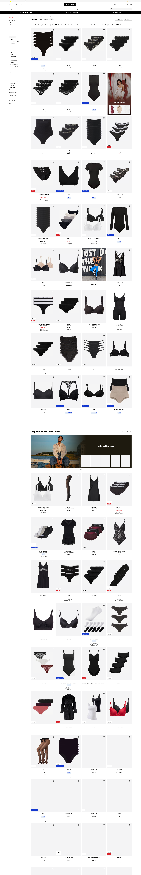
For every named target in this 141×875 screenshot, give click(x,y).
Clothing (38, 16)
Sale (39, 24)
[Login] (119, 5)
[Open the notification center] (123, 4)
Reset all (118, 24)
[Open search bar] (111, 9)
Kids (22, 4)
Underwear (44, 16)
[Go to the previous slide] (122, 431)
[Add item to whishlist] (53, 30)
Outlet (12, 1)
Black (49, 16)
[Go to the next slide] (130, 431)
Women (11, 4)
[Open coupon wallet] (114, 5)
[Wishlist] (127, 5)
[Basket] (131, 5)
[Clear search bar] (131, 9)
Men (17, 4)
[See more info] (43, 70)
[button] (119, 19)
